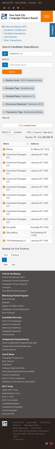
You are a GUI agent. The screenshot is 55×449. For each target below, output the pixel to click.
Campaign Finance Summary (15, 280)
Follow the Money (11, 273)
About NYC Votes (10, 390)
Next (6, 265)
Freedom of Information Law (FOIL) (18, 381)
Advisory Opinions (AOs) (13, 368)
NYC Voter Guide (9, 400)
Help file (47, 132)
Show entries (12, 132)
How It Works (8, 299)
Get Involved (8, 414)
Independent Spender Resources (16, 346)
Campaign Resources (11, 331)
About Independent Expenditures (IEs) (19, 343)
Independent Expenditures (15, 339)
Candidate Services (11, 317)
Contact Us (17, 425)
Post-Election (8, 334)
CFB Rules (6, 364)
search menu (27, 125)
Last (13, 265)
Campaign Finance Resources (15, 309)
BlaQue (9, 149)
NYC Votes (7, 386)
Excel (37, 132)
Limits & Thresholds (11, 324)
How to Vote (8, 397)
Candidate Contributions (15, 30)
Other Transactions (13, 40)
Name (6, 144)
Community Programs (12, 407)
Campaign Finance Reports (14, 284)
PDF (29, 132)
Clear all (5, 118)
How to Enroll (8, 312)
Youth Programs (9, 410)
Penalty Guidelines (11, 375)
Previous (15, 255)
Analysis (6, 287)
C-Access (32, 3)
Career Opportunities (31, 425)
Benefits (6, 302)
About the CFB (7, 3)
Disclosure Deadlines (11, 328)
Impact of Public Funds (12, 306)
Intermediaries (10, 37)
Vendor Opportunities (20, 428)
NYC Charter (8, 361)
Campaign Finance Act (12, 358)
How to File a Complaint (13, 378)
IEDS (40, 3)
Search (12, 72)
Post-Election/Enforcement (14, 291)
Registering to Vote (11, 393)
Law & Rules (8, 354)
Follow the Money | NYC (16, 26)
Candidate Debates (10, 403)
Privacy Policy (36, 428)
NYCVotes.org (45, 422)
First (6, 255)
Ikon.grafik (11, 227)
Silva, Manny (12, 232)
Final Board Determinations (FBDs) (18, 371)
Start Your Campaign (11, 321)
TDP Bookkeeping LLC (16, 241)
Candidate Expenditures (15, 33)
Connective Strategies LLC (16, 156)
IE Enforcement (9, 349)
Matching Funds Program (15, 295)
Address (35, 144)
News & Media (20, 3)
